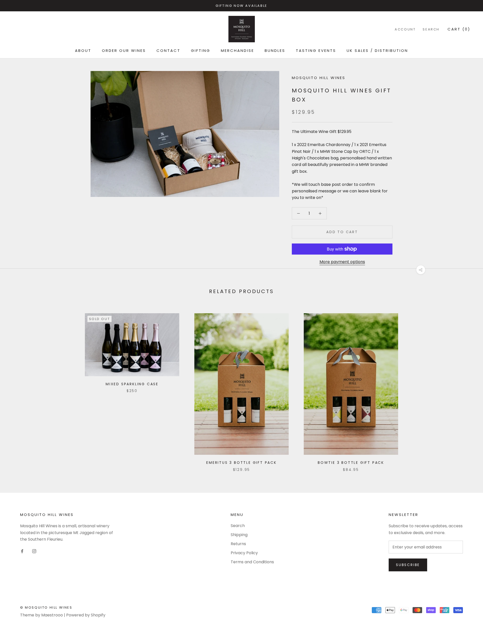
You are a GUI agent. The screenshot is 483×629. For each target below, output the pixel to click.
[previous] (15, 387)
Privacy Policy (244, 553)
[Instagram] (34, 551)
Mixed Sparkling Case (132, 384)
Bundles (275, 50)
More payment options (342, 262)
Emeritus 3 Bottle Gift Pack (241, 462)
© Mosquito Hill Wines (46, 607)
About (83, 50)
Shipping (239, 535)
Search (431, 29)
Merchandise (237, 50)
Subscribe (408, 564)
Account (405, 29)
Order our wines (124, 50)
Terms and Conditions (252, 562)
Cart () (459, 29)
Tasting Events (316, 50)
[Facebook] (22, 551)
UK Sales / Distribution (377, 50)
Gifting (200, 50)
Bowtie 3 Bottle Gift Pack (351, 462)
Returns (238, 544)
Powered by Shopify (85, 615)
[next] (467, 387)
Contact (168, 50)
